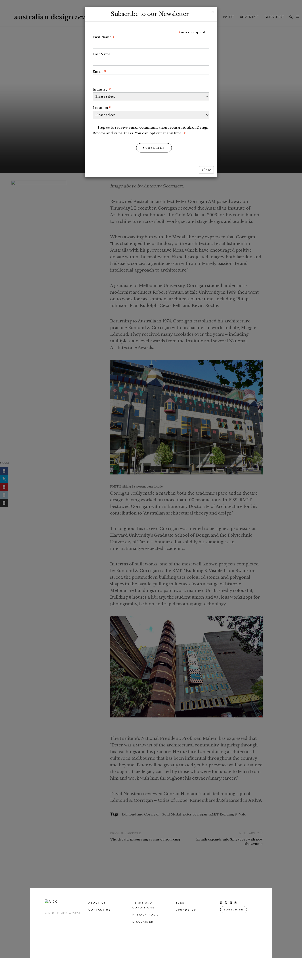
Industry (102, 89)
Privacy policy (146, 914)
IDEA (180, 902)
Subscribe (154, 147)
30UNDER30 (186, 909)
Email (99, 71)
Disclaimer (143, 921)
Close (206, 170)
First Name (104, 37)
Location (102, 107)
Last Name (102, 54)
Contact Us (99, 909)
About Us (97, 902)
